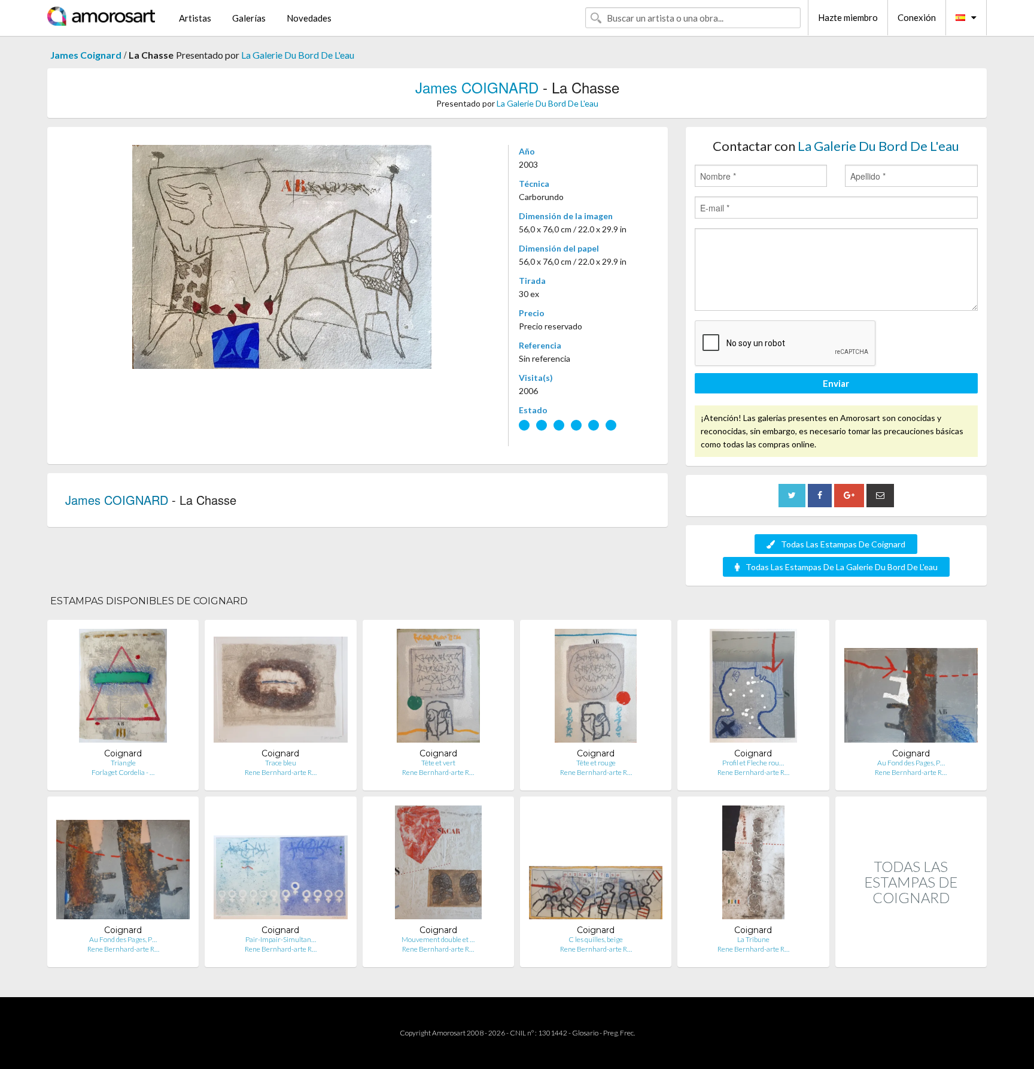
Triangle (123, 762)
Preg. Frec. (619, 1032)
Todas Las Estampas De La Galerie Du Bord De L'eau (842, 567)
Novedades (309, 18)
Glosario (585, 1032)
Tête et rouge (596, 762)
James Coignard (85, 54)
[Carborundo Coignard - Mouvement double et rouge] (438, 865)
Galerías (249, 18)
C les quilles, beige (595, 939)
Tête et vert (438, 762)
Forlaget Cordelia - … (123, 772)
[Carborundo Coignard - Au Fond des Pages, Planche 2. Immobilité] (123, 865)
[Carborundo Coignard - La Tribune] (753, 865)
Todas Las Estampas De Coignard (843, 544)
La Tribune (753, 939)
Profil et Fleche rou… (753, 762)
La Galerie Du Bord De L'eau (297, 54)
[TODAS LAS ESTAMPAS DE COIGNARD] (911, 954)
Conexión (917, 17)
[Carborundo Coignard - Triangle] (123, 688)
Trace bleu (280, 762)
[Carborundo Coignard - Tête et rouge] (596, 688)
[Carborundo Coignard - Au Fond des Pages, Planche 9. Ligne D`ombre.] (911, 688)
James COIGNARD (477, 87)
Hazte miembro (848, 17)
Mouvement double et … (438, 939)
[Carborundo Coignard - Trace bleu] (280, 688)
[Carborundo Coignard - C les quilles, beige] (595, 865)
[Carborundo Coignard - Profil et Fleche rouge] (753, 688)
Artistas (195, 18)
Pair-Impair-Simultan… (280, 939)
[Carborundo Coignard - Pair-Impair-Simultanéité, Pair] (280, 865)
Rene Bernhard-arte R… (281, 772)
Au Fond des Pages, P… (911, 762)
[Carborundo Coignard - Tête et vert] (438, 688)
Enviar (836, 383)
